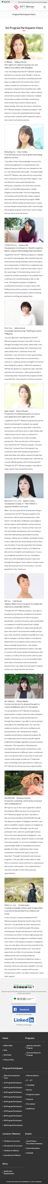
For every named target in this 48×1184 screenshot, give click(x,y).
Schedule (29, 1153)
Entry (5, 1164)
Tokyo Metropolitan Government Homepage (32, 2)
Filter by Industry (32, 1076)
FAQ (5, 1050)
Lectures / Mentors (11, 1134)
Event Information (33, 1148)
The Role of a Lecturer (12, 1141)
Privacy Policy (9, 1060)
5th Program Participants (13, 1102)
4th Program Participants (13, 1097)
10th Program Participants (13, 1125)
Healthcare (30, 1109)
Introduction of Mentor (12, 1155)
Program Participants (13, 1068)
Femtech (29, 1099)
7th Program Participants (13, 1111)
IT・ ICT (29, 1080)
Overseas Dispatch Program (33, 1054)
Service (29, 1090)
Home (5, 1038)
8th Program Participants (13, 1116)
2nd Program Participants (13, 1087)
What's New (8, 1046)
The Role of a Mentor (11, 1151)
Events (28, 1134)
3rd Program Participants (13, 1092)
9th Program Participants (13, 1120)
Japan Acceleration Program (33, 1047)
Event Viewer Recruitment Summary (34, 1142)
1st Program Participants (13, 1083)
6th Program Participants (13, 1106)
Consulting (30, 1085)
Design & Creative (33, 1094)
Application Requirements (9, 1172)
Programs (29, 1038)
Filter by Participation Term (12, 1077)
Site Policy (7, 1055)
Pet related (30, 1104)
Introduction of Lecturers (13, 1146)
